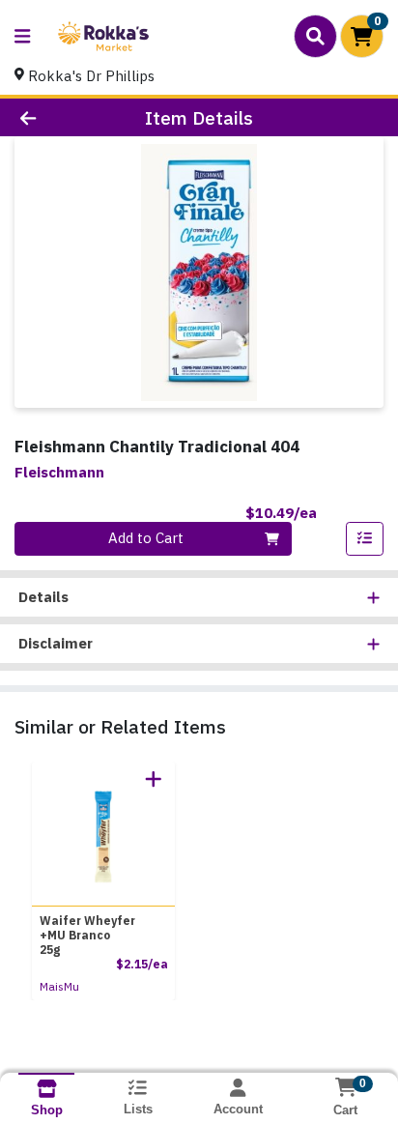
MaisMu (59, 986)
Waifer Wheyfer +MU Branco (87, 935)
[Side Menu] (22, 36)
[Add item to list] (365, 539)
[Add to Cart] (153, 779)
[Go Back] (60, 117)
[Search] (315, 35)
